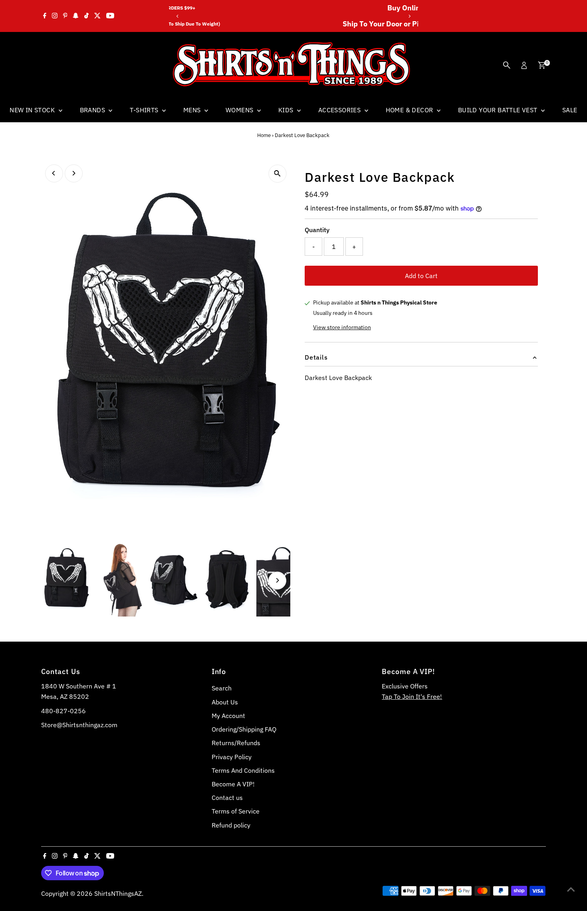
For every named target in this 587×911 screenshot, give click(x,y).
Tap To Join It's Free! (412, 696)
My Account (228, 716)
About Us (225, 702)
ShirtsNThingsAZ (118, 893)
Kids (286, 110)
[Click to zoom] (277, 174)
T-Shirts (145, 110)
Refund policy (231, 825)
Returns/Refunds (236, 743)
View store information (342, 327)
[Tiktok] (86, 16)
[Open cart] (541, 65)
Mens (192, 110)
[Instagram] (54, 16)
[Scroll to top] (571, 889)
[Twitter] (97, 16)
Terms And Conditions (243, 770)
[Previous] (178, 16)
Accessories (340, 110)
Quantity (317, 230)
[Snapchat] (76, 16)
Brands (93, 110)
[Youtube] (110, 16)
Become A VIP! (233, 784)
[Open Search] (506, 65)
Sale (569, 110)
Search (222, 688)
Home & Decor (410, 110)
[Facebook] (44, 16)
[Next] (409, 16)
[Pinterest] (65, 16)
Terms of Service (236, 811)
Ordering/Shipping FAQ (244, 729)
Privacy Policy (232, 757)
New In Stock (33, 110)
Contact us (227, 798)
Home (264, 135)
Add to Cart (421, 276)
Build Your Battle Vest (498, 110)
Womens (240, 110)
